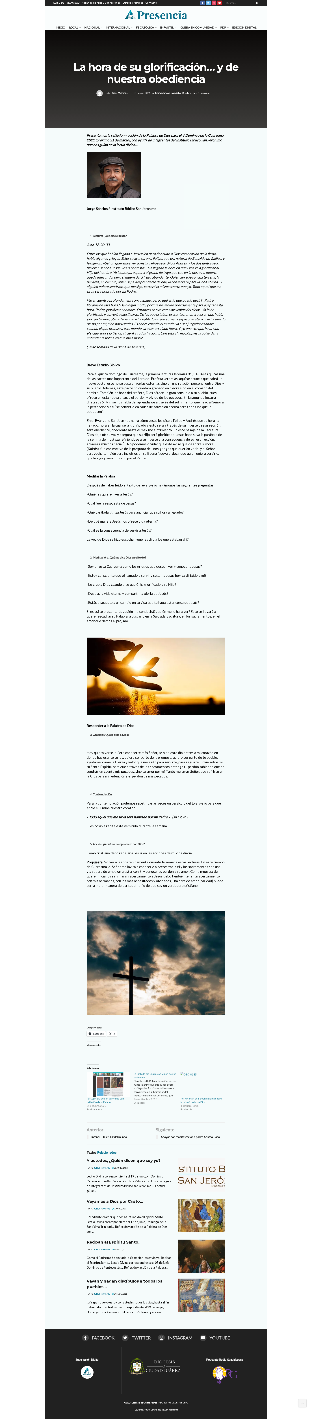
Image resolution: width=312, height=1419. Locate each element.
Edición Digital (244, 27)
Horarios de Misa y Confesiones (101, 2)
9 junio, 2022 (120, 1208)
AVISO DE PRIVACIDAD (66, 2)
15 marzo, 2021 (141, 93)
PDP (223, 27)
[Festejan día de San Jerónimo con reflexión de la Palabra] (108, 1084)
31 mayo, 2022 (120, 1249)
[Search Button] (256, 3)
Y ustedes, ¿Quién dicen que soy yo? (124, 1160)
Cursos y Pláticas (133, 2)
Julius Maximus (119, 93)
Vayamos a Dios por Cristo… (115, 1201)
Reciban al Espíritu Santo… (114, 1242)
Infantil (167, 27)
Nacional (92, 27)
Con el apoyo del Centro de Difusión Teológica (156, 1409)
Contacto (151, 2)
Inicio (60, 27)
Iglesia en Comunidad (197, 27)
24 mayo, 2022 (120, 1294)
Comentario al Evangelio (168, 93)
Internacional (118, 27)
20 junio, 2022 (120, 1168)
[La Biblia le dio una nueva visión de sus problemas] (157, 1088)
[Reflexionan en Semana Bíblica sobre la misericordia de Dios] (202, 1084)
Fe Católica (145, 27)
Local (73, 27)
